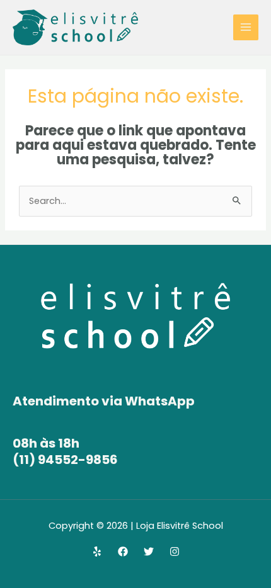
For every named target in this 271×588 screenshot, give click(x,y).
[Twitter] (149, 551)
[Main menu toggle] (245, 27)
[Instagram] (175, 551)
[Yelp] (97, 551)
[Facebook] (123, 551)
